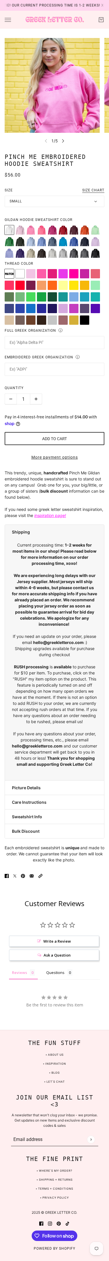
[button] (54, 532)
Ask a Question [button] (57, 955)
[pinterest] (58, 1223)
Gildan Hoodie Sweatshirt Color (38, 220)
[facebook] (41, 1223)
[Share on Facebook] (6, 875)
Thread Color (19, 264)
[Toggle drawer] (8, 20)
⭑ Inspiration (54, 1063)
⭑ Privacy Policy (54, 1197)
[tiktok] (67, 1223)
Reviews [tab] (19, 972)
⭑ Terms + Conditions (54, 1188)
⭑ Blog (54, 1072)
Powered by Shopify (54, 1249)
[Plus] (36, 398)
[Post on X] (15, 875)
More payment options (54, 457)
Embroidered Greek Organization (39, 357)
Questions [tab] (55, 972)
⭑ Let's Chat (54, 1081)
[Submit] (91, 1139)
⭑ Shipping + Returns (55, 1179)
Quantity (14, 388)
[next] (63, 140)
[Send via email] (31, 875)
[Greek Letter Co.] (55, 19)
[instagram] (50, 1223)
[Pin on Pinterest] (23, 875)
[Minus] (11, 398)
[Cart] (101, 20)
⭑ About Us (55, 1054)
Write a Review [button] (57, 941)
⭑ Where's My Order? (54, 1170)
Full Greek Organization (30, 331)
